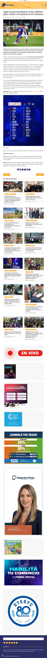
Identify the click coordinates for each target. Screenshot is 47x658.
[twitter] (20, 0)
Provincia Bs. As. (13, 194)
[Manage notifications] (2, 655)
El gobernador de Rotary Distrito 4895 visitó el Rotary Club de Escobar (33, 198)
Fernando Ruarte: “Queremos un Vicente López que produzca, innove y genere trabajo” (34, 309)
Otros (32, 272)
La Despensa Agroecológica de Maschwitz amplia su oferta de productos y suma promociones (12, 250)
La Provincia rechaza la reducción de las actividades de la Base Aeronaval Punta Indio (12, 275)
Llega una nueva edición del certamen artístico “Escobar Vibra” (12, 333)
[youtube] (24, 0)
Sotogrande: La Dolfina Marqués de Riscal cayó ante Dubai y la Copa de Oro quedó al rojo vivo (34, 276)
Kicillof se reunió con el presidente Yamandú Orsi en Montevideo (34, 224)
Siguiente (39, 174)
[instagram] (26, 0)
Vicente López (33, 304)
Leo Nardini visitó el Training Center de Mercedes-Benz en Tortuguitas (33, 249)
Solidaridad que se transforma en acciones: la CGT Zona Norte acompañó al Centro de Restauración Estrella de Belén (12, 199)
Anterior (7, 174)
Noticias (18, 17)
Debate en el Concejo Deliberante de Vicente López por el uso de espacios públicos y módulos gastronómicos (34, 334)
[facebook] (22, 0)
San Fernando (23, 17)
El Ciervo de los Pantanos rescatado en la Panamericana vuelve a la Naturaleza (12, 225)
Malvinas (27, 245)
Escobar (27, 194)
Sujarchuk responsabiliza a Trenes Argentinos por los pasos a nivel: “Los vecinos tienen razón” (12, 301)
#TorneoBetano (35, 91)
